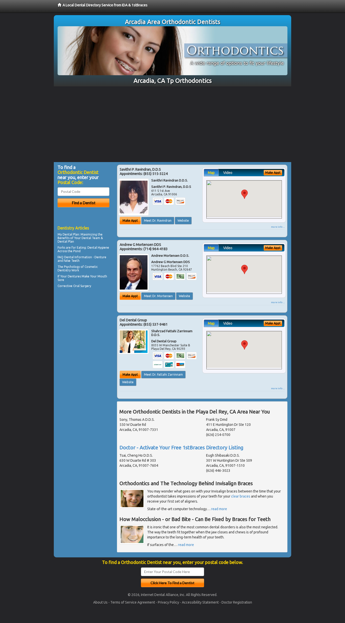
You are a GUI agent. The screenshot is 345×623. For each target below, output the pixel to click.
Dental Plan (71, 234)
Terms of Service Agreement (132, 602)
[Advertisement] (172, 124)
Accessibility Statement (200, 602)
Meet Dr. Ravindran (157, 220)
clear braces (240, 496)
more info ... (278, 226)
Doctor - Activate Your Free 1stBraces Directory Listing (181, 447)
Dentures (74, 276)
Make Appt (130, 220)
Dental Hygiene (98, 247)
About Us (100, 602)
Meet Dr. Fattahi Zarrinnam (163, 374)
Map (211, 173)
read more (219, 509)
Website (183, 220)
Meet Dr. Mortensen (158, 296)
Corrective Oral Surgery (74, 286)
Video (227, 173)
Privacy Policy (168, 602)
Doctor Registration (236, 602)
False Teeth (72, 260)
